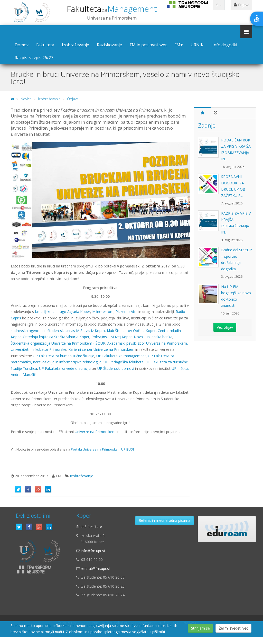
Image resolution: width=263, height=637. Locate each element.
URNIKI (198, 45)
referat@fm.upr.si (95, 568)
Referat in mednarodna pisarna (164, 520)
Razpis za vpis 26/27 (34, 57)
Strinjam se (200, 628)
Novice (26, 98)
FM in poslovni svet (148, 45)
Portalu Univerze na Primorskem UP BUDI (102, 449)
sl (217, 4)
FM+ (178, 45)
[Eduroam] (227, 529)
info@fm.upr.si (93, 550)
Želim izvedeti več (233, 628)
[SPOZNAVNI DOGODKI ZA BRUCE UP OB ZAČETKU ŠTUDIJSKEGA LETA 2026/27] (209, 186)
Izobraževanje (75, 45)
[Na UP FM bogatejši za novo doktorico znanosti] (209, 296)
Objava (73, 98)
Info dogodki (224, 45)
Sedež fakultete (89, 526)
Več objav (225, 327)
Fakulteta (112, 8)
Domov (22, 45)
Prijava (243, 4)
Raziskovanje (109, 45)
